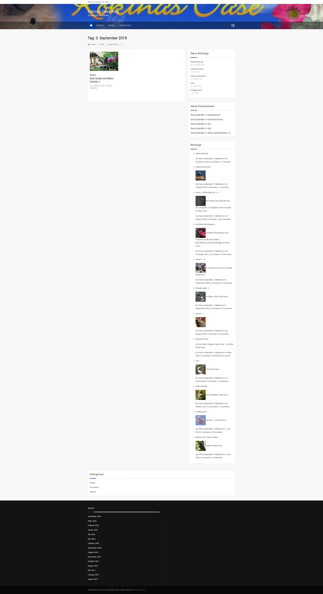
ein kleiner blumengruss (205, 224)
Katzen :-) (200, 313)
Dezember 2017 (94, 557)
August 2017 (93, 566)
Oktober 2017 (93, 561)
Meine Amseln (201, 386)
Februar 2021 (93, 525)
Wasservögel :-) (202, 288)
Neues (111, 25)
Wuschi (99, 25)
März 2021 (92, 521)
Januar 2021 (93, 530)
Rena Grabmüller (198, 115)
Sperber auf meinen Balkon (207, 437)
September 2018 (94, 548)
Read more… (203, 211)
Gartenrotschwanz (198, 76)
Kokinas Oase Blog (103, 11)
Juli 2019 (91, 534)
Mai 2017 (91, 570)
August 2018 (93, 552)
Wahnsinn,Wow (197, 69)
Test (192, 83)
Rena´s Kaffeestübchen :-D (219, 133)
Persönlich (125, 25)
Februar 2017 (93, 575)
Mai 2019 (91, 539)
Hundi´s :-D (200, 259)
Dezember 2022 (94, 516)
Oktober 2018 (93, 543)
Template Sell (140, 590)
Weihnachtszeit (197, 62)
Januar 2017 (93, 579)
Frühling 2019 (196, 90)
